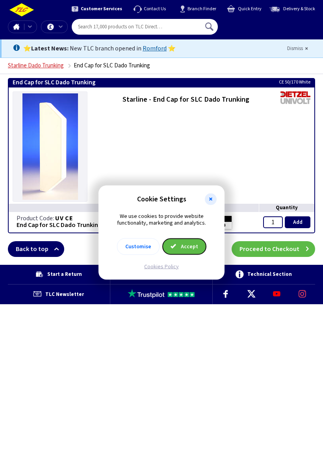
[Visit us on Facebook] (225, 294)
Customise (138, 246)
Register (254, 29)
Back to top (32, 249)
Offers (54, 26)
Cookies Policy (161, 266)
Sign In (259, 23)
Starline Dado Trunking (36, 65)
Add (298, 222)
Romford (155, 48)
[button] (211, 199)
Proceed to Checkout (269, 249)
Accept (189, 246)
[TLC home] (21, 10)
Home (16, 27)
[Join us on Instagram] (302, 294)
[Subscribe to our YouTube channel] (277, 294)
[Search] (210, 27)
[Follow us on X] (251, 294)
